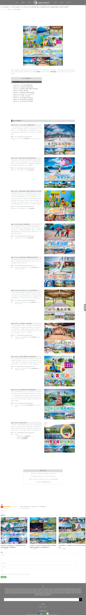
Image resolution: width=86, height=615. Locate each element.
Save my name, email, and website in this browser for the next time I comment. (16, 574)
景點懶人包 (9, 9)
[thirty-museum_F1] (59, 323)
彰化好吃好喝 (7, 590)
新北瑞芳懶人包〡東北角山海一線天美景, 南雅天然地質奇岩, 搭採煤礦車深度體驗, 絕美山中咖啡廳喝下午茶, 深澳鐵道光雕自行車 (43, 530)
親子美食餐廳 (57, 592)
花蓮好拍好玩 (51, 590)
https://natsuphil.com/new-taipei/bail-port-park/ (26, 265)
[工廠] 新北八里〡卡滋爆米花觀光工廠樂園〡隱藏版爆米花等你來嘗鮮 (25, 88)
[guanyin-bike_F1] (59, 422)
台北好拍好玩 (35, 588)
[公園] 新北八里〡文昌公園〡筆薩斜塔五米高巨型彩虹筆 (23, 97)
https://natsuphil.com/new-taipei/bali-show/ (25, 403)
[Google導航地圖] (26, 138)
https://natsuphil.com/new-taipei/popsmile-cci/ (25, 206)
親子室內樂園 (13, 592)
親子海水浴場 (35, 592)
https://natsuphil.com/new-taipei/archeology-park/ (26, 300)
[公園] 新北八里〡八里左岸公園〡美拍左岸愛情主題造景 (23, 87)
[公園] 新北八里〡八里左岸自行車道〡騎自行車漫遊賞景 (23, 101)
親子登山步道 (51, 592)
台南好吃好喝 (46, 588)
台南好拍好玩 (51, 588)
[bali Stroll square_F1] (59, 389)
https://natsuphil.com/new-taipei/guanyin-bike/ (25, 432)
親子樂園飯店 (24, 592)
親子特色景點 (46, 592)
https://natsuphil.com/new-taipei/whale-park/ (25, 236)
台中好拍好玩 (29, 588)
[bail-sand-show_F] (59, 157)
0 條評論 (6, 548)
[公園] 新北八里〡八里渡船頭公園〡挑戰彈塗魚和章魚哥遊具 (24, 92)
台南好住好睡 (40, 588)
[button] (26, 82)
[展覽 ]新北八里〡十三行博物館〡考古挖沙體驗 (21, 96)
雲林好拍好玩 (43, 594)
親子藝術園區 (68, 592)
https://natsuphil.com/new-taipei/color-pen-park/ (26, 366)
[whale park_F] (59, 223)
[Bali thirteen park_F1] (59, 124)
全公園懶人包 (7, 588)
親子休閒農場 (68, 590)
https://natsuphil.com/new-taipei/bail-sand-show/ (26, 168)
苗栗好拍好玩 (57, 590)
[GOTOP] (47, 613)
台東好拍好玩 (57, 588)
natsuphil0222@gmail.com (45, 481)
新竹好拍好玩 (29, 590)
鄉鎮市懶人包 (19, 9)
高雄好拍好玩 (48, 594)
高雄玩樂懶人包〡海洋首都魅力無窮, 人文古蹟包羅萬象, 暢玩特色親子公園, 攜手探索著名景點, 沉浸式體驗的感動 (14, 530)
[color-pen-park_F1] (59, 356)
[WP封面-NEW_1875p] (59, 190)
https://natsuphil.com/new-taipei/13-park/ (24, 136)
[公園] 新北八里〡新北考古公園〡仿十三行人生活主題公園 (23, 94)
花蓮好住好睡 (40, 590)
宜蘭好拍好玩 (73, 588)
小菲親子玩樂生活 (43, 611)
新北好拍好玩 (15, 9)
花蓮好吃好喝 (46, 590)
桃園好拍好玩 (35, 590)
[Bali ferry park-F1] (59, 257)
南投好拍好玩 (18, 588)
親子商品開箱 (78, 590)
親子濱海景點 (40, 592)
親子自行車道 (62, 592)
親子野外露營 (78, 592)
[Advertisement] (30, 19)
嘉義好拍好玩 (62, 588)
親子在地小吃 (7, 592)
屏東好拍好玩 (78, 588)
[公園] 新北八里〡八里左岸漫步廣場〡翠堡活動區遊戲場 (23, 99)
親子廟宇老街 (18, 592)
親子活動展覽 (29, 592)
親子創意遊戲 (73, 590)
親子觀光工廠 (73, 592)
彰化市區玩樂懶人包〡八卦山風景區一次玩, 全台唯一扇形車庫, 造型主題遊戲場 (72, 530)
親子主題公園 (62, 590)
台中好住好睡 (24, 588)
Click (85, 307)
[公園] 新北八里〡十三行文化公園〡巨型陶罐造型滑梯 (22, 85)
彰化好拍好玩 (13, 590)
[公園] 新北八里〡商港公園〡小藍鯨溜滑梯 (20, 90)
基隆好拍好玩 (68, 588)
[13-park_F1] (59, 290)
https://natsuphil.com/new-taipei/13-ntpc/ (24, 335)
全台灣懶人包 (13, 588)
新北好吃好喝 (18, 590)
